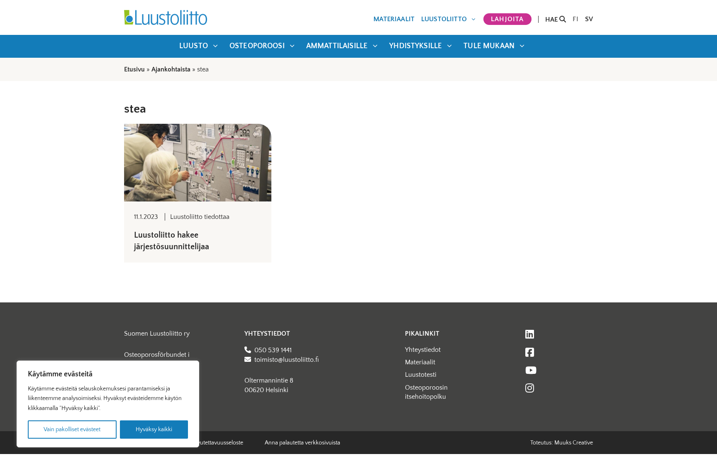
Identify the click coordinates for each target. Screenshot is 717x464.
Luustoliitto (444, 19)
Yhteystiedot (423, 350)
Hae (552, 19)
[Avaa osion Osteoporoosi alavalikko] (292, 46)
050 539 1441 (273, 350)
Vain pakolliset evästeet (72, 429)
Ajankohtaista (170, 69)
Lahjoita (507, 19)
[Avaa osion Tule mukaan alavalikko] (522, 46)
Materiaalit (394, 19)
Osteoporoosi (257, 46)
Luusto (193, 46)
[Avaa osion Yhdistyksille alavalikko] (449, 46)
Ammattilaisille (337, 46)
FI (575, 19)
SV (589, 19)
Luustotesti (421, 374)
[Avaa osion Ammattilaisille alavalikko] (375, 46)
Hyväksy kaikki (154, 429)
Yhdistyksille (415, 46)
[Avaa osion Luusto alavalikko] (215, 46)
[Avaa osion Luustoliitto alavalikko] (473, 19)
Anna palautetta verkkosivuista (302, 442)
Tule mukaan (489, 46)
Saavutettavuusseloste (215, 442)
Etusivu (134, 69)
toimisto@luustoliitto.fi (286, 359)
